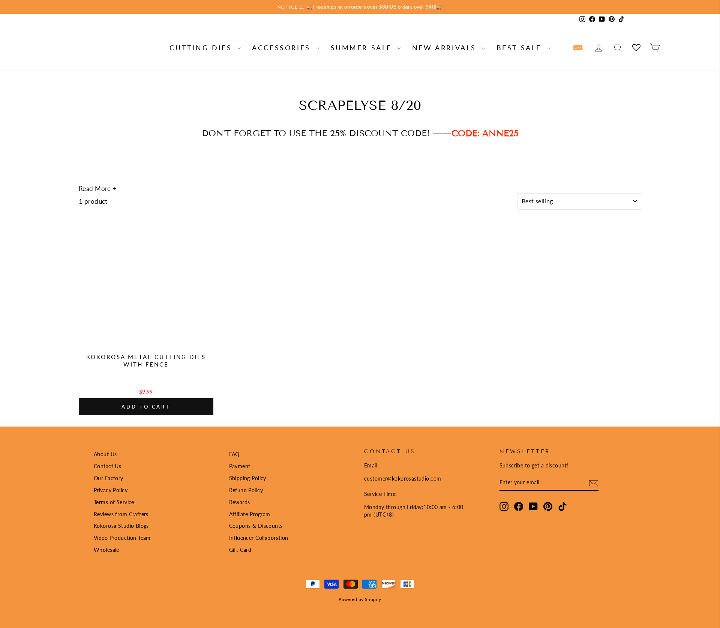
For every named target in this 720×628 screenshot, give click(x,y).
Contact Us (107, 466)
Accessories (283, 48)
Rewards (239, 502)
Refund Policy (246, 490)
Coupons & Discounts (256, 526)
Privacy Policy (111, 490)
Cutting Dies (202, 48)
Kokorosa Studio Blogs (121, 526)
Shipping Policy (247, 478)
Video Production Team (122, 538)
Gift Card (240, 550)
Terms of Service (114, 502)
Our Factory (108, 478)
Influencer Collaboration (258, 538)
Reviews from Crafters (121, 514)
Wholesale (106, 550)
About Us (105, 454)
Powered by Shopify (360, 599)
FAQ (234, 454)
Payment (239, 466)
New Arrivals (446, 48)
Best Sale (520, 48)
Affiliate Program (249, 514)
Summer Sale (363, 48)
